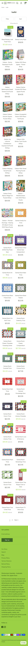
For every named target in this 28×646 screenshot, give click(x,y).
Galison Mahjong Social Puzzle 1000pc (7, 171)
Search (3, 552)
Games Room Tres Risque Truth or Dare (20, 485)
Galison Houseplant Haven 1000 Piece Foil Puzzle (20, 117)
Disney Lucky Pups (20, 39)
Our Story (4, 549)
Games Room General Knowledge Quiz (21, 391)
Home (2, 7)
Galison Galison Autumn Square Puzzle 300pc (7, 117)
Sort (20, 19)
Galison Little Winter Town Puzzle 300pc (21, 141)
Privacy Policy (5, 558)
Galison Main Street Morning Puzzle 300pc (20, 171)
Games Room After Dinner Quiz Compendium (20, 250)
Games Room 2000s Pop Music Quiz (7, 250)
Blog (2, 555)
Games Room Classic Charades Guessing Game (7, 343)
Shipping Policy (6, 567)
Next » (16, 520)
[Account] (21, 2)
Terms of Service (6, 561)
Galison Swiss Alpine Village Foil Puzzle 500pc (7, 196)
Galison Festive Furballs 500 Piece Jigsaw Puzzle (20, 89)
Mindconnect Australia (15, 640)
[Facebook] (2, 627)
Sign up (7, 540)
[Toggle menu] (2, 3)
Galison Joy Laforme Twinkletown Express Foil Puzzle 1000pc (7, 143)
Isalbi (7, 7)
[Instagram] (5, 627)
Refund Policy (5, 564)
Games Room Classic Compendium (21, 343)
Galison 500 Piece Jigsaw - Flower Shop (20, 64)
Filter (7, 19)
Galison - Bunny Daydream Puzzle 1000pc (7, 64)
